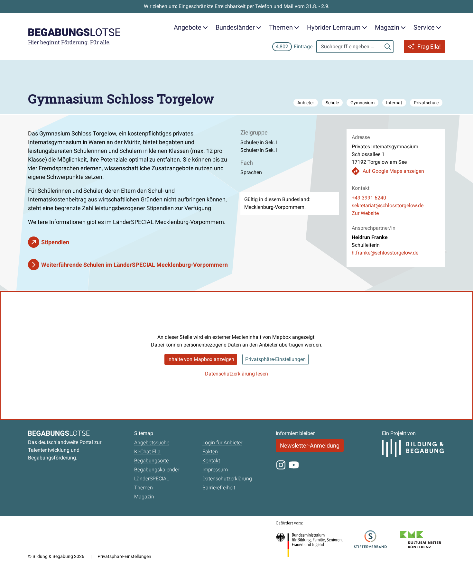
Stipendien (55, 242)
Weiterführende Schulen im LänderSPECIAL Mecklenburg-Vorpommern (134, 264)
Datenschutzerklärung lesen (236, 374)
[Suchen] (388, 46)
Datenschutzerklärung (227, 479)
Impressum (215, 470)
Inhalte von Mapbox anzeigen (200, 359)
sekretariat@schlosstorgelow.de (387, 205)
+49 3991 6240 (369, 198)
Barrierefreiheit (218, 488)
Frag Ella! (429, 46)
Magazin (144, 497)
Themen (143, 488)
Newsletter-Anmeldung (309, 445)
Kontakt (211, 461)
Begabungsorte (151, 461)
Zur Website (365, 213)
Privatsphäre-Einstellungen (275, 359)
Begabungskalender (156, 470)
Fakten (210, 452)
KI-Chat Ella (147, 452)
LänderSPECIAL (151, 479)
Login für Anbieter (222, 443)
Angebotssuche (151, 443)
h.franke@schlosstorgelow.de (385, 253)
